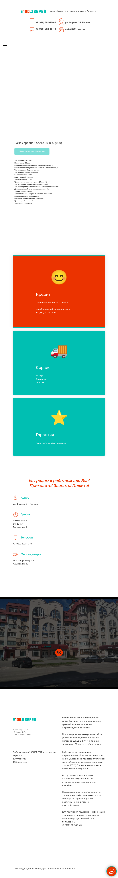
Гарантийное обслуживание (51, 443)
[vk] (59, 652)
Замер (39, 376)
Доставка (41, 379)
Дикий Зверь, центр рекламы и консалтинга (51, 869)
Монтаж (40, 382)
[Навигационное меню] (5, 45)
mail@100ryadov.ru (75, 29)
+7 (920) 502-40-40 (46, 22)
